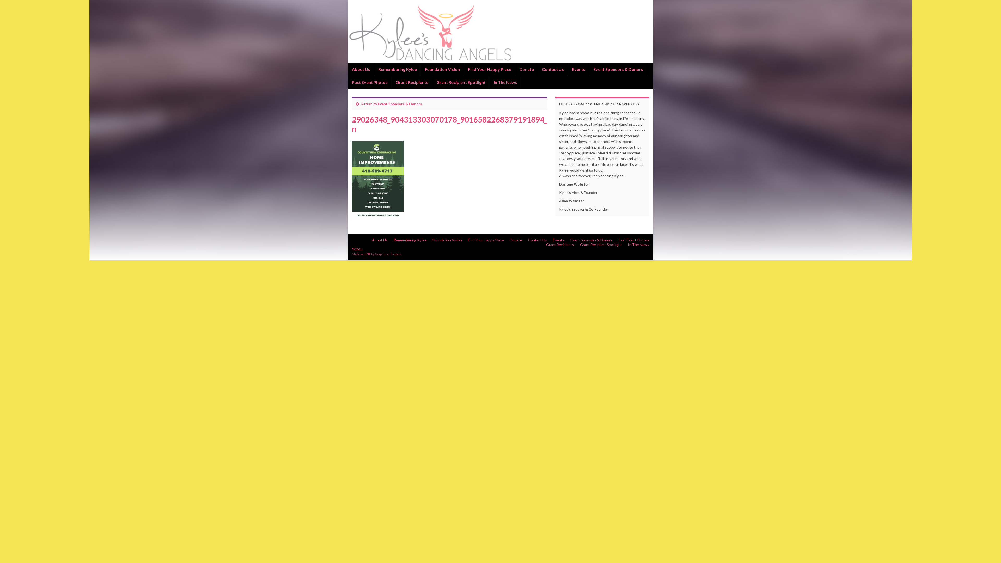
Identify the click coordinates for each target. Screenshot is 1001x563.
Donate (526, 69)
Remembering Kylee (397, 69)
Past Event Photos (370, 82)
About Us (361, 69)
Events (578, 69)
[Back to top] (989, 551)
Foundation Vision (442, 69)
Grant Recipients (412, 82)
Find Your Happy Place (489, 69)
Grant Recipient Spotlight (461, 82)
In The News (505, 82)
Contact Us (553, 69)
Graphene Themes (388, 254)
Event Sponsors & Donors (618, 69)
